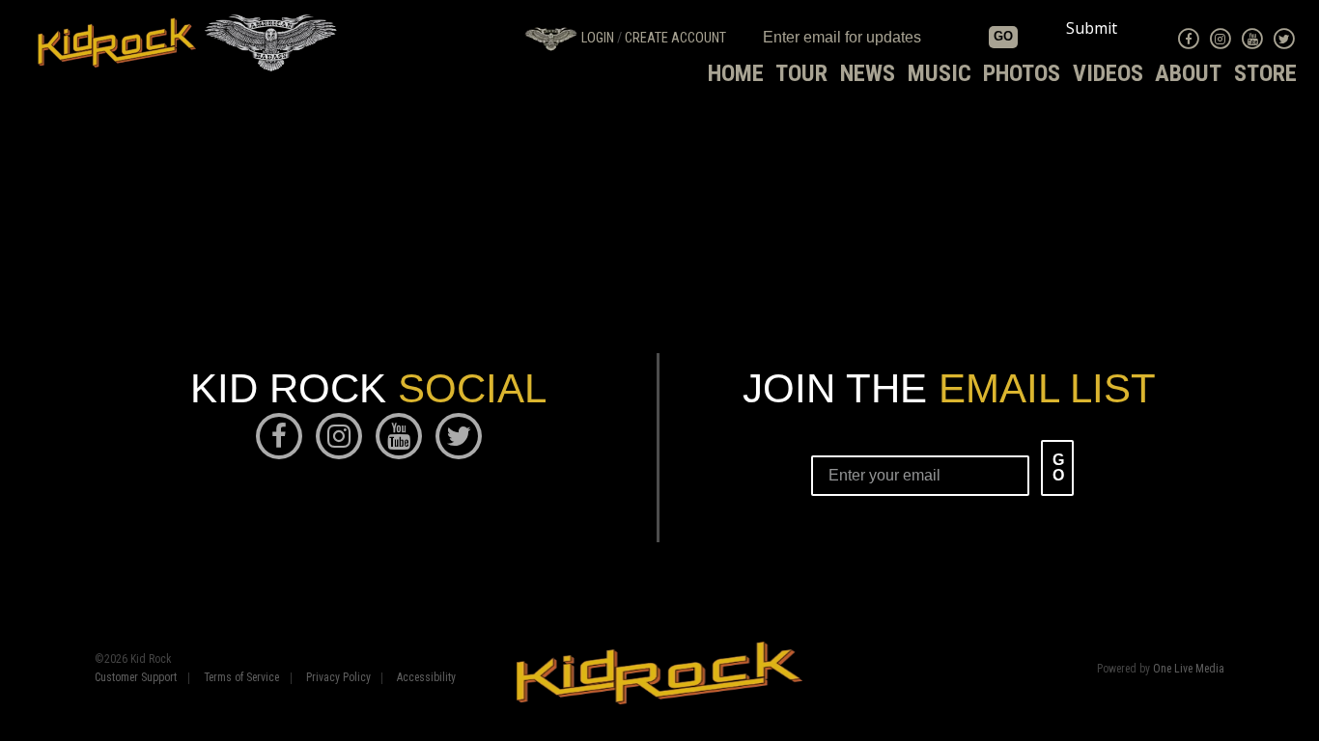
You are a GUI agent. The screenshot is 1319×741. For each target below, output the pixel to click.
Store (1265, 73)
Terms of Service (241, 678)
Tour (801, 73)
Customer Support (136, 678)
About (1188, 73)
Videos (1108, 73)
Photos (1021, 73)
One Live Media (1188, 668)
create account (675, 38)
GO (1003, 36)
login (597, 38)
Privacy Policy (338, 678)
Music (939, 73)
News (867, 73)
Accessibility (426, 678)
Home (736, 73)
